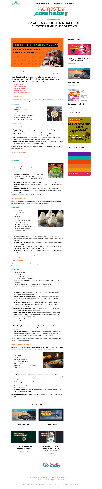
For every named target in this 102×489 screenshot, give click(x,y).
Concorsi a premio (46, 411)
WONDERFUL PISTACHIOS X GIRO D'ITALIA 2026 (79, 59)
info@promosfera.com (68, 486)
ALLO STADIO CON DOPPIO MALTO (77, 136)
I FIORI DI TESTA (51, 424)
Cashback (79, 158)
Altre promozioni (79, 154)
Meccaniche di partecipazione (64, 3)
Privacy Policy (39, 479)
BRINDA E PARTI (24, 424)
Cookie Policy (46, 479)
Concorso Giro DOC (76, 104)
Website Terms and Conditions (58, 479)
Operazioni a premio (79, 173)
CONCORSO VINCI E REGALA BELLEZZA (24, 447)
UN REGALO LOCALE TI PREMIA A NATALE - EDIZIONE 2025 (51, 448)
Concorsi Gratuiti (75, 48)
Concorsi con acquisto (53, 19)
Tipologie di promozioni (42, 3)
